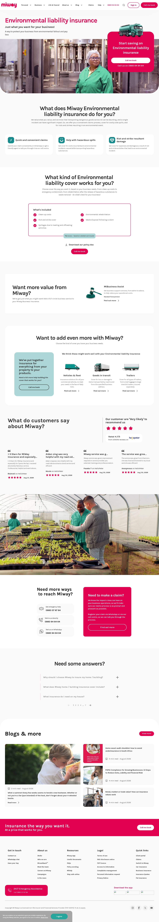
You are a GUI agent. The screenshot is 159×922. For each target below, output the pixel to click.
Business (38, 5)
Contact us (12, 856)
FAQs (69, 863)
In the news (41, 878)
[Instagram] (132, 907)
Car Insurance (141, 867)
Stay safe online (73, 874)
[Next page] (90, 705)
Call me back (149, 5)
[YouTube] (151, 907)
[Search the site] (123, 5)
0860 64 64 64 (113, 5)
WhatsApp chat (13, 859)
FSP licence (101, 863)
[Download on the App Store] (119, 893)
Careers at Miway (44, 871)
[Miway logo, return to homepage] (9, 5)
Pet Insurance (141, 878)
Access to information (105, 867)
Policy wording (73, 867)
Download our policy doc (81, 245)
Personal (24, 5)
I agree (59, 916)
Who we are (42, 859)
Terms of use (102, 856)
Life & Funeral (53, 5)
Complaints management (107, 871)
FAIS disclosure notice (105, 859)
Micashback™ (42, 863)
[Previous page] (69, 705)
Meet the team (43, 867)
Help (99, 5)
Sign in (133, 5)
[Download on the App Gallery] (147, 893)
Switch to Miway (142, 863)
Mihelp (69, 871)
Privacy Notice (102, 878)
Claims (91, 5)
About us (65, 5)
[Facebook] (138, 907)
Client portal (140, 856)
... (83, 705)
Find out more (107, 627)
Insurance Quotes (143, 874)
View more (146, 733)
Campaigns (41, 874)
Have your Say (13, 863)
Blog (77, 5)
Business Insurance (143, 871)
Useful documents (74, 859)
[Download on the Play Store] (133, 893)
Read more (12, 803)
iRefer (39, 856)
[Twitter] (145, 907)
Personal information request (108, 874)
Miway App (71, 856)
